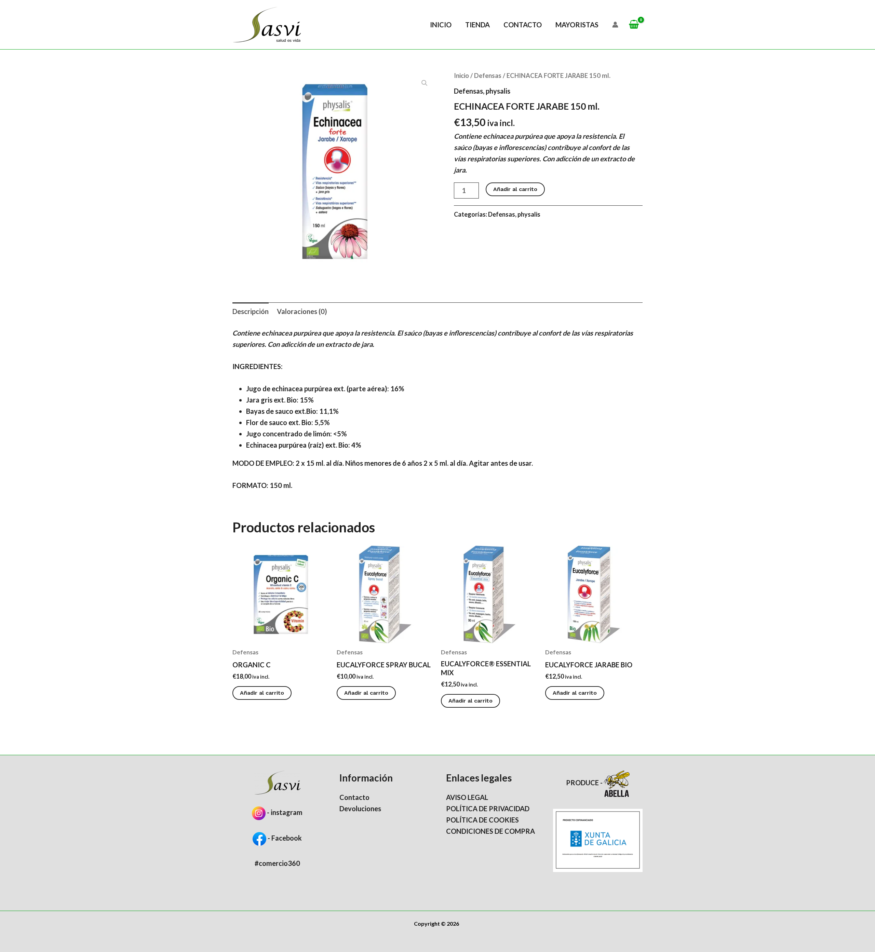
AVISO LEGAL (467, 797)
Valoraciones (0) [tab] (302, 311)
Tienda (477, 25)
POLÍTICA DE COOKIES (482, 820)
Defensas (487, 75)
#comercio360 (277, 863)
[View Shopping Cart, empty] (634, 24)
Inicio (441, 25)
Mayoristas (576, 25)
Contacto (522, 25)
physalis (498, 91)
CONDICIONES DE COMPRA (490, 831)
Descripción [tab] (250, 311)
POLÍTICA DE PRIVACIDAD (487, 808)
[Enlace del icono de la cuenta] (615, 25)
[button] (424, 83)
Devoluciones (360, 808)
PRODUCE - (585, 782)
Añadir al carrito (515, 189)
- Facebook (284, 838)
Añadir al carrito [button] (262, 693)
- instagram (284, 812)
